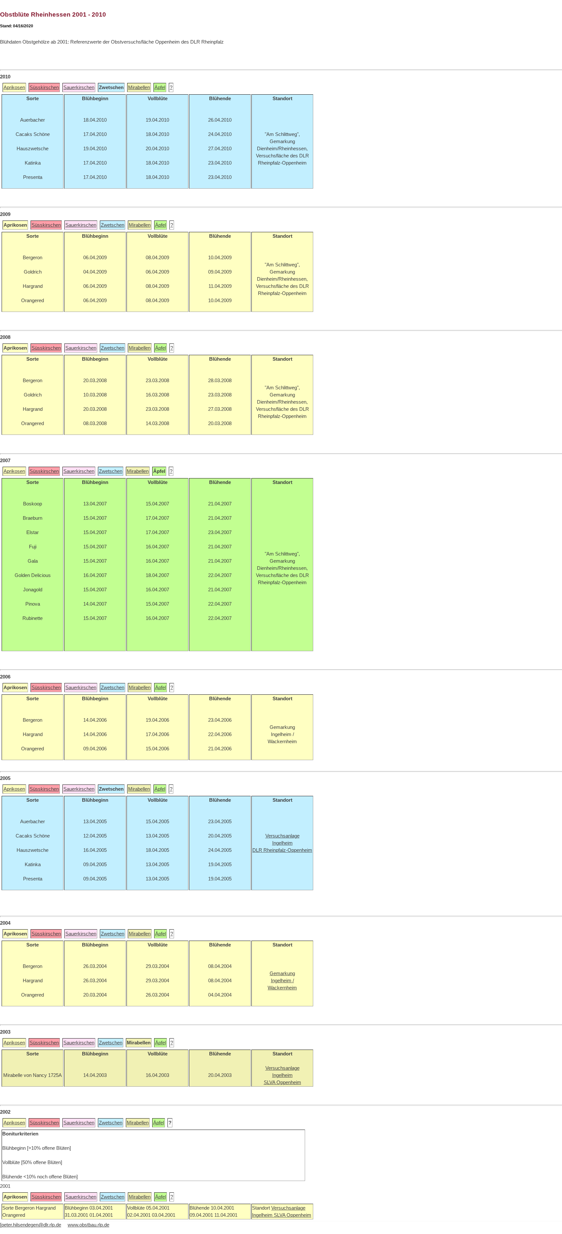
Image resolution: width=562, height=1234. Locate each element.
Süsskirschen (44, 87)
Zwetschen (112, 225)
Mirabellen (139, 87)
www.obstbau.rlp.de (88, 1224)
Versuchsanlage (288, 1208)
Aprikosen (14, 87)
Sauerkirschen (78, 87)
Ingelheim (263, 1215)
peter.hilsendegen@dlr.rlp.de (31, 1224)
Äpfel (159, 87)
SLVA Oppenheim (292, 1215)
